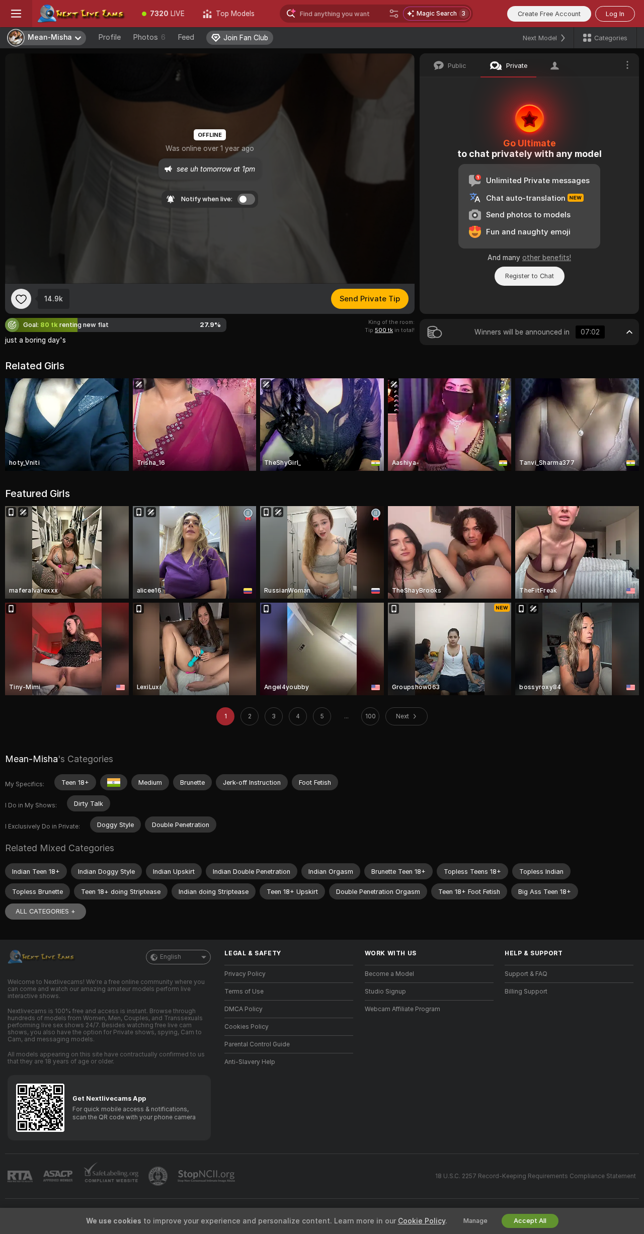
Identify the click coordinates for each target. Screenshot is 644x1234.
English (170, 956)
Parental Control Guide (257, 1044)
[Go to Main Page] (82, 13)
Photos (149, 37)
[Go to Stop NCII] (207, 1176)
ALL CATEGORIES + (45, 911)
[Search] (394, 14)
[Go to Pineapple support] (159, 1176)
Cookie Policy (421, 1221)
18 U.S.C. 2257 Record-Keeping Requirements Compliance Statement (535, 1176)
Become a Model (389, 973)
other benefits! (546, 258)
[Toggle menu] (16, 13)
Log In (615, 14)
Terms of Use (244, 991)
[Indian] (113, 782)
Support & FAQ (526, 973)
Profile (109, 37)
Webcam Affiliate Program (402, 1009)
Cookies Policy (246, 1026)
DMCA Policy (243, 1009)
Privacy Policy (245, 973)
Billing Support (526, 991)
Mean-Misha (31, 759)
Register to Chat (529, 276)
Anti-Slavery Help (249, 1061)
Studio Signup (385, 991)
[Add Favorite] (21, 299)
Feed (186, 37)
